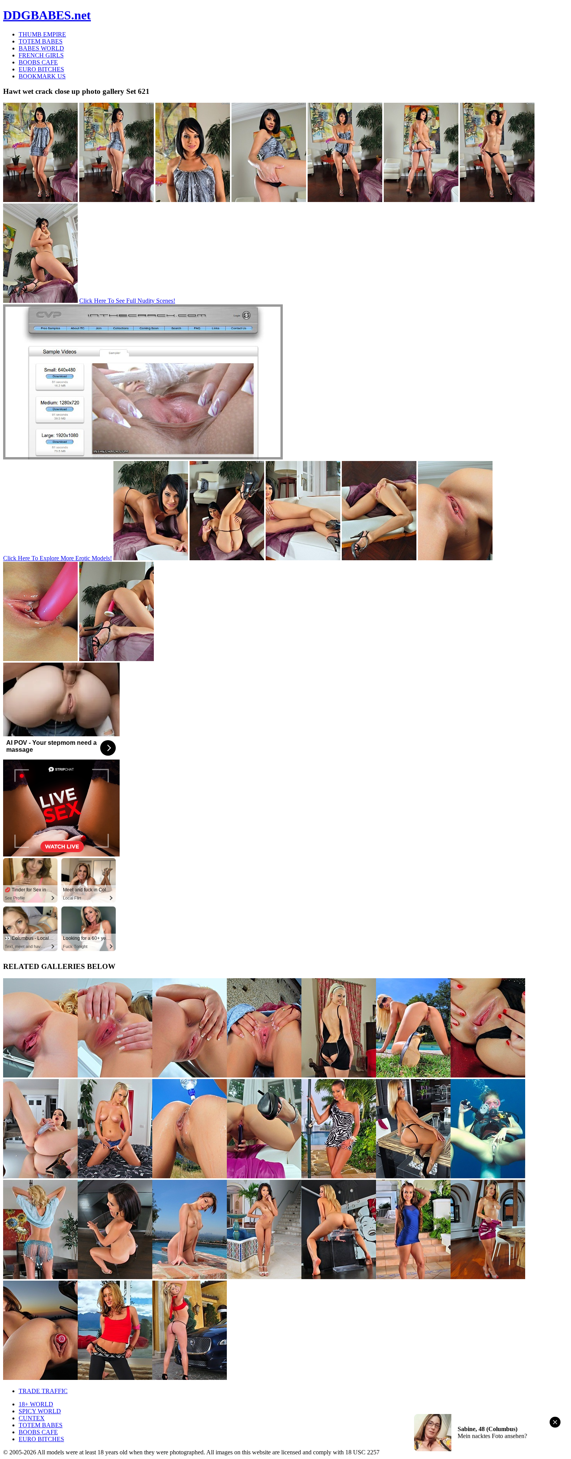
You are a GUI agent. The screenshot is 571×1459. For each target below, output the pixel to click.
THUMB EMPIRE (42, 34)
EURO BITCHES (41, 69)
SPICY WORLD (40, 1411)
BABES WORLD (41, 48)
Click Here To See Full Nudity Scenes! (127, 300)
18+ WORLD (36, 1404)
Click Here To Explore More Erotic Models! (57, 558)
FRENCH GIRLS (41, 55)
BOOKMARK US (42, 76)
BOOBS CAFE (38, 62)
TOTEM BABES (41, 41)
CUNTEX (32, 1418)
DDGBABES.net (47, 15)
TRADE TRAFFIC (43, 1391)
